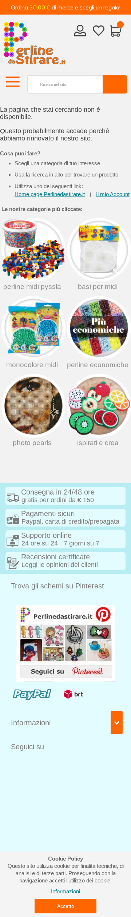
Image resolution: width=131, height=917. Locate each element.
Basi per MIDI (98, 286)
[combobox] (62, 84)
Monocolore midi (32, 364)
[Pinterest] (65, 643)
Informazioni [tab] (31, 723)
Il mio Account (113, 194)
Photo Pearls (32, 442)
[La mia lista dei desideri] (98, 32)
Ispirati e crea (98, 442)
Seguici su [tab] (27, 747)
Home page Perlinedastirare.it (50, 194)
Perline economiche (97, 364)
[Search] (115, 84)
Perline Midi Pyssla (32, 286)
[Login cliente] (80, 32)
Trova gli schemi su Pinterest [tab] (57, 586)
